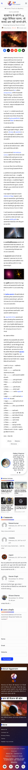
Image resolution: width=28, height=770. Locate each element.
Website (4, 652)
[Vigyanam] (14, 3)
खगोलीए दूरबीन (13, 219)
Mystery (18, 441)
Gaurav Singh (13, 576)
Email (3, 645)
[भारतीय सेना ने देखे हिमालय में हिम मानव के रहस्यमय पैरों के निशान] (21, 485)
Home (8, 8)
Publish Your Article (7, 741)
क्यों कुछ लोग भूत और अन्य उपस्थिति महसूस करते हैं (6, 491)
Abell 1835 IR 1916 (10, 317)
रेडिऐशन (12, 120)
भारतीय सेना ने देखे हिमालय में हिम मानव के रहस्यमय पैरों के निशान (20, 492)
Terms (3, 738)
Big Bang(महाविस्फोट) (14, 118)
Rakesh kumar (14, 523)
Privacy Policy (5, 735)
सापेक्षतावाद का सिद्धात (9, 196)
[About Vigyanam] (14, 678)
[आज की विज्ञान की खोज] (14, 709)
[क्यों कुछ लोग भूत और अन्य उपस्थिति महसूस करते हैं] (7, 485)
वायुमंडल (19, 391)
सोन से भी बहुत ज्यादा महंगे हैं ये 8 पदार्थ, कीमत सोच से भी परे (21, 508)
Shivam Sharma (14, 595)
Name (3, 639)
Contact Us (4, 732)
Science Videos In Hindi (14, 756)
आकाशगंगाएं (18, 132)
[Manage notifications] (24, 762)
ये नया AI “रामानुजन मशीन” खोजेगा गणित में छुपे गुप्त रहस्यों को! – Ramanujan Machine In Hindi (7, 508)
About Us (4, 729)
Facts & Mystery (17, 8)
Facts (10, 441)
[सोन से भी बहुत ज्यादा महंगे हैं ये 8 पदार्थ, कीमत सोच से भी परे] (21, 501)
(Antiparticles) (8, 92)
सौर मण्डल (10, 132)
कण (15, 90)
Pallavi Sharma (7, 28)
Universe (14, 444)
